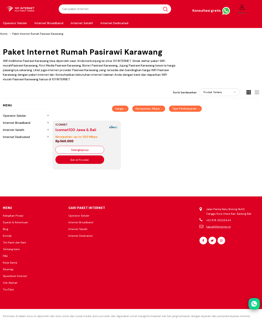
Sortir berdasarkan (185, 92)
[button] (120, 108)
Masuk (242, 12)
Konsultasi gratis (207, 10)
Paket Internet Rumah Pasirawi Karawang (37, 33)
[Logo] (28, 9)
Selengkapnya (80, 150)
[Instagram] (221, 240)
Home (3, 33)
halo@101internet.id (218, 226)
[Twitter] (212, 240)
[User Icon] (242, 7)
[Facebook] (203, 240)
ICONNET (61, 124)
